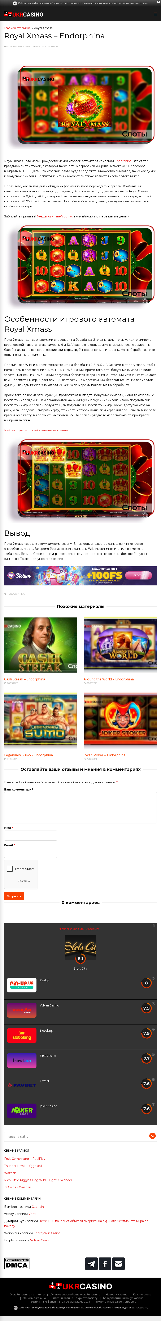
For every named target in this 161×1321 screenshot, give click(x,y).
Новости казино (116, 1294)
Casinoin (38, 1207)
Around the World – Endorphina (109, 679)
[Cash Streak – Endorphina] (40, 672)
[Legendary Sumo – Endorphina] (40, 748)
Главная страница (17, 28)
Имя (7, 828)
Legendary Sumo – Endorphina (28, 755)
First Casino (48, 1056)
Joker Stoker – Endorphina (104, 755)
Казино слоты (142, 1294)
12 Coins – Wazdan (17, 1187)
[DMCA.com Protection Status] (17, 1268)
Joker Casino (48, 1106)
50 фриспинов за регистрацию (116, 1301)
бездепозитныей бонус (55, 216)
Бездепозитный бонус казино (123, 1298)
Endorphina (123, 161)
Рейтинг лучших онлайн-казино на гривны (36, 430)
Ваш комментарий (19, 789)
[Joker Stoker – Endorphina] (120, 748)
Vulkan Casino (49, 1005)
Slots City (80, 968)
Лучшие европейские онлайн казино (75, 1294)
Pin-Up (44, 980)
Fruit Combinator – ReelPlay (24, 1159)
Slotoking (46, 1030)
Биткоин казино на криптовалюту (74, 1298)
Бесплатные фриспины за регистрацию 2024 (60, 1301)
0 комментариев (19, 46)
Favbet (44, 1081)
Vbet (32, 1214)
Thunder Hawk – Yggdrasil (23, 1166)
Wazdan (10, 1173)
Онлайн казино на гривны (27, 1294)
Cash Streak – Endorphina (24, 679)
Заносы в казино (34, 1298)
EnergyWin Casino (47, 1233)
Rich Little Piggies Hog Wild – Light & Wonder (38, 1180)
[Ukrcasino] (23, 16)
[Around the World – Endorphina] (120, 672)
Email (8, 845)
